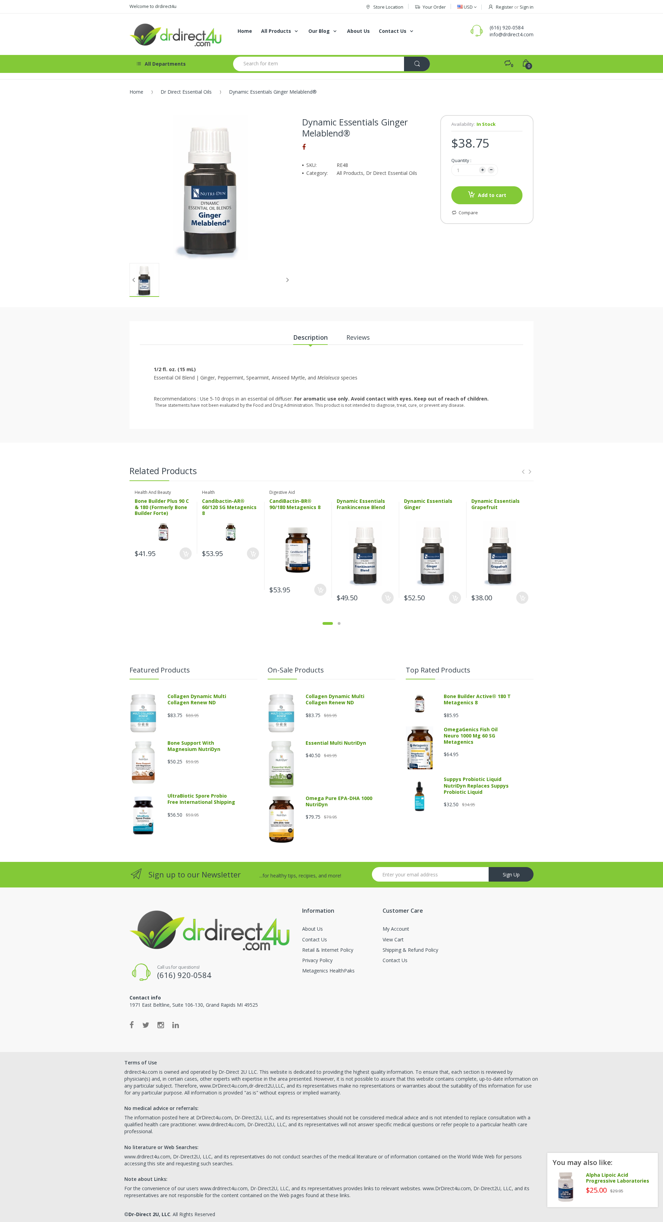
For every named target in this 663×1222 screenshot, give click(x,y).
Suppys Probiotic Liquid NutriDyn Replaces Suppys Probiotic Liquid (476, 785)
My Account (396, 928)
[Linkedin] (175, 1025)
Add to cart (492, 195)
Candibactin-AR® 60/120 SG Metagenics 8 (229, 507)
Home (136, 91)
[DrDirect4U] (176, 34)
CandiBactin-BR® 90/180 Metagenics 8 (294, 504)
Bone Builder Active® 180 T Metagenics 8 (477, 699)
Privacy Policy (317, 960)
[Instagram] (160, 1025)
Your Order (434, 7)
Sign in (527, 7)
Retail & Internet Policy (327, 950)
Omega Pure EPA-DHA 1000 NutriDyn (339, 801)
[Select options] (186, 553)
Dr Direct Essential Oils (186, 91)
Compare (468, 212)
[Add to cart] (388, 598)
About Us (312, 928)
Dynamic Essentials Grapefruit (495, 504)
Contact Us (314, 939)
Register (504, 7)
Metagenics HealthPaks (328, 970)
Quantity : (461, 160)
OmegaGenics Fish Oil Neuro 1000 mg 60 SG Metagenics (471, 735)
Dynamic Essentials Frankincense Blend (361, 504)
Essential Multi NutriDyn (336, 743)
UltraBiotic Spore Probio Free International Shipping (201, 798)
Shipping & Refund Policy (410, 950)
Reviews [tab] (358, 337)
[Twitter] (145, 1025)
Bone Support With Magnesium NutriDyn (193, 746)
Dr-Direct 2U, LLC (149, 1214)
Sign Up (511, 874)
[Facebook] (304, 147)
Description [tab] (310, 337)
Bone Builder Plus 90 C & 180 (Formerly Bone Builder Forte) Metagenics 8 (162, 510)
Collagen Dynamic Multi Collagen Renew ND (196, 699)
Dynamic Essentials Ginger (428, 504)
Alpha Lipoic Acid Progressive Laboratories (617, 1178)
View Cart (393, 939)
